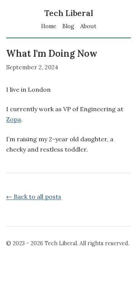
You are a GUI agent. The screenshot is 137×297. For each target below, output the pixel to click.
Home (48, 26)
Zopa (13, 119)
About (88, 26)
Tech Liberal (68, 13)
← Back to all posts (33, 196)
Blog (68, 26)
